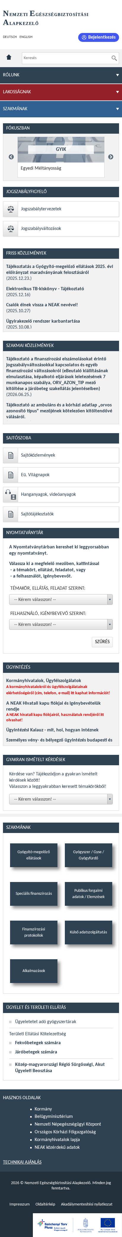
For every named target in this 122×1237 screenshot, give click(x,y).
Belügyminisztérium (54, 1116)
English (26, 37)
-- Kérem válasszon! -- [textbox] (35, 599)
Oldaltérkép (45, 1204)
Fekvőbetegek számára (38, 1043)
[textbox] (62, 799)
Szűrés (102, 642)
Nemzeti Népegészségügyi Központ (68, 1124)
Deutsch (10, 37)
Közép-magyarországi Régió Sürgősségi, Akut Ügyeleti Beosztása (60, 1067)
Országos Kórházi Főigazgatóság (65, 1132)
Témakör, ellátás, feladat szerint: (47, 588)
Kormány (43, 1109)
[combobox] (61, 599)
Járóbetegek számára (36, 1052)
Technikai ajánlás (22, 1162)
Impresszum (19, 1204)
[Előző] (11, 157)
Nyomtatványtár (24, 533)
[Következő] (111, 157)
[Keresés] (114, 58)
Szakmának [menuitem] (15, 109)
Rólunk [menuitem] (11, 75)
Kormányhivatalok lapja (57, 1139)
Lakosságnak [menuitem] (17, 92)
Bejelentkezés (101, 37)
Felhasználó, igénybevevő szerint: (48, 613)
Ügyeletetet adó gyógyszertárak (45, 1022)
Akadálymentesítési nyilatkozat (87, 1204)
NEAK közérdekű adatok (57, 1147)
